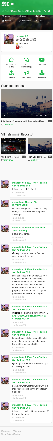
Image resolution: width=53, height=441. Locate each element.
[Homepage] (17, 39)
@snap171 (17, 253)
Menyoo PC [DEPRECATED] (24, 204)
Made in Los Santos (10, 433)
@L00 (15, 363)
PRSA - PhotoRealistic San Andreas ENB (29, 184)
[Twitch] (31, 39)
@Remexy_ (17, 312)
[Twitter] (24, 39)
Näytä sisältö (19, 192)
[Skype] (20, 39)
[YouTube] (27, 39)
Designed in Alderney (11, 431)
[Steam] (34, 39)
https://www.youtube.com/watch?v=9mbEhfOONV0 (29, 317)
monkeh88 (22, 36)
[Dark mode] (45, 11)
